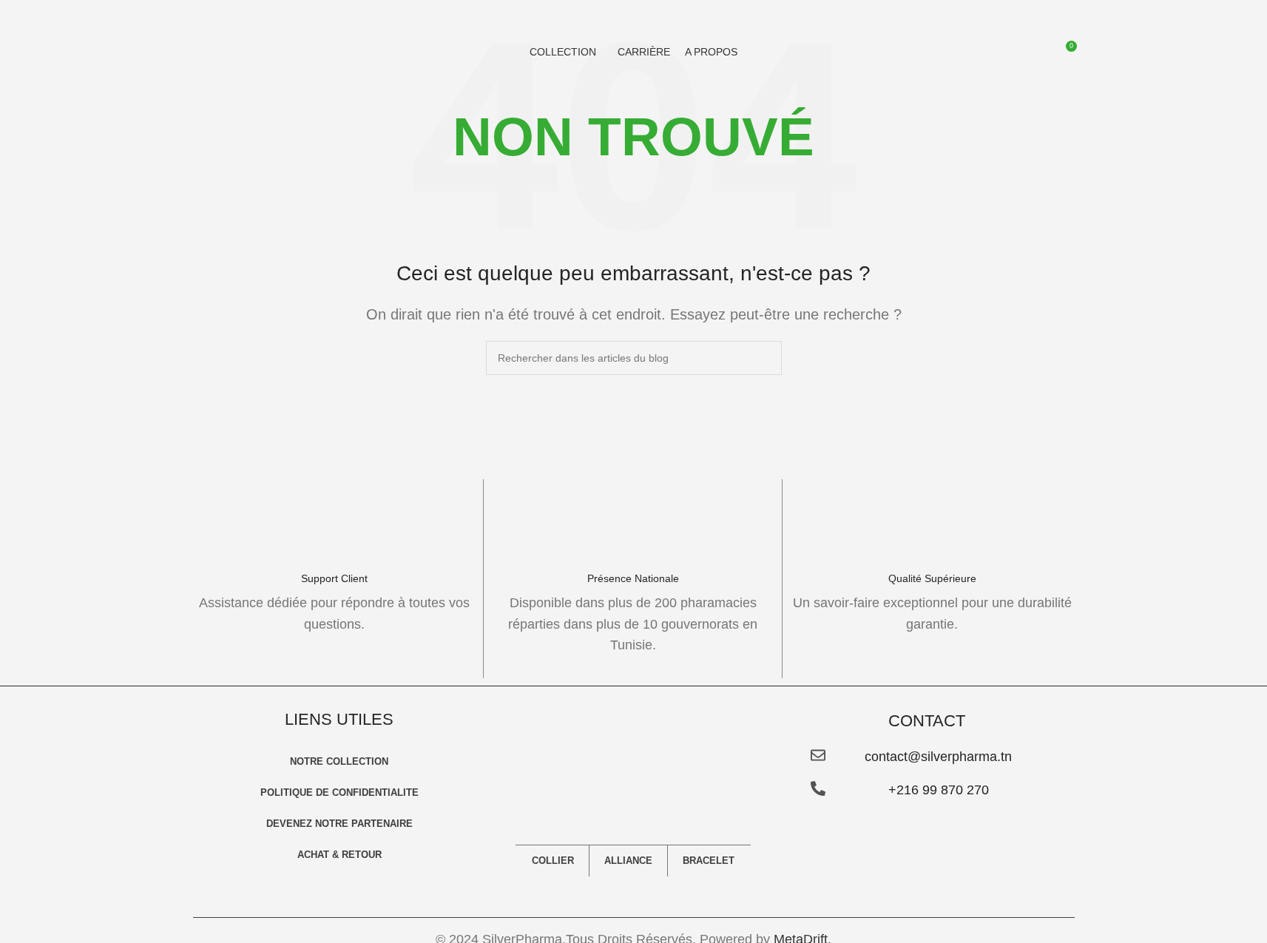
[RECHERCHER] (765, 358)
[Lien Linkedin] (941, 888)
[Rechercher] (1037, 52)
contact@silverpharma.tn (938, 756)
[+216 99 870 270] (818, 788)
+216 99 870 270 (938, 790)
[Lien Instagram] (912, 888)
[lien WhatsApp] (970, 888)
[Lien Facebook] (883, 888)
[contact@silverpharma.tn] (818, 755)
